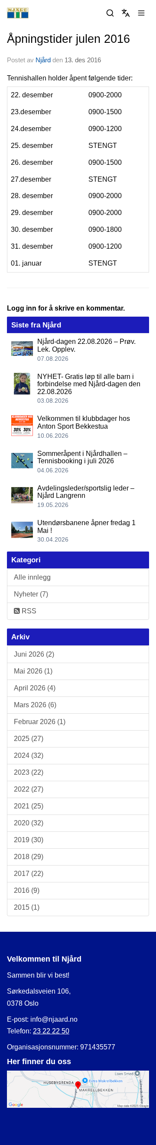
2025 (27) (28, 738)
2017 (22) (28, 873)
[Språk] (125, 13)
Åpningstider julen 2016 (68, 38)
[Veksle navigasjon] (141, 13)
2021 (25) (28, 806)
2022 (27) (28, 789)
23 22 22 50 (51, 1031)
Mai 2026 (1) (33, 671)
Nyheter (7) (31, 594)
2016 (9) (26, 890)
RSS (28, 611)
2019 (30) (28, 840)
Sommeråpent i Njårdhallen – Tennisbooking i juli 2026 (82, 457)
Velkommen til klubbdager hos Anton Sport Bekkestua (83, 422)
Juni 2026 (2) (34, 654)
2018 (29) (28, 856)
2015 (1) (26, 907)
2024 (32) (28, 755)
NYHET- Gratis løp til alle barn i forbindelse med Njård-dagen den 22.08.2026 (88, 384)
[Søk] (110, 13)
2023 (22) (28, 772)
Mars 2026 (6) (35, 705)
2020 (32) (28, 823)
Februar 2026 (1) (39, 721)
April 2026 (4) (34, 688)
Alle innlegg (32, 577)
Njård (43, 60)
